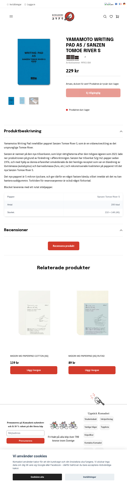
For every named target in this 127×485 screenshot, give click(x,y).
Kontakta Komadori (93, 443)
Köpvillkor (89, 435)
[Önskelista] (111, 16)
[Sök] (105, 16)
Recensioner (16, 230)
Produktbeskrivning (22, 131)
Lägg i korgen (34, 370)
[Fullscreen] (34, 62)
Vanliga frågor (91, 427)
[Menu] (11, 17)
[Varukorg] (117, 16)
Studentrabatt (91, 419)
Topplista (105, 427)
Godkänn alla (37, 477)
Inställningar (89, 477)
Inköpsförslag (107, 419)
